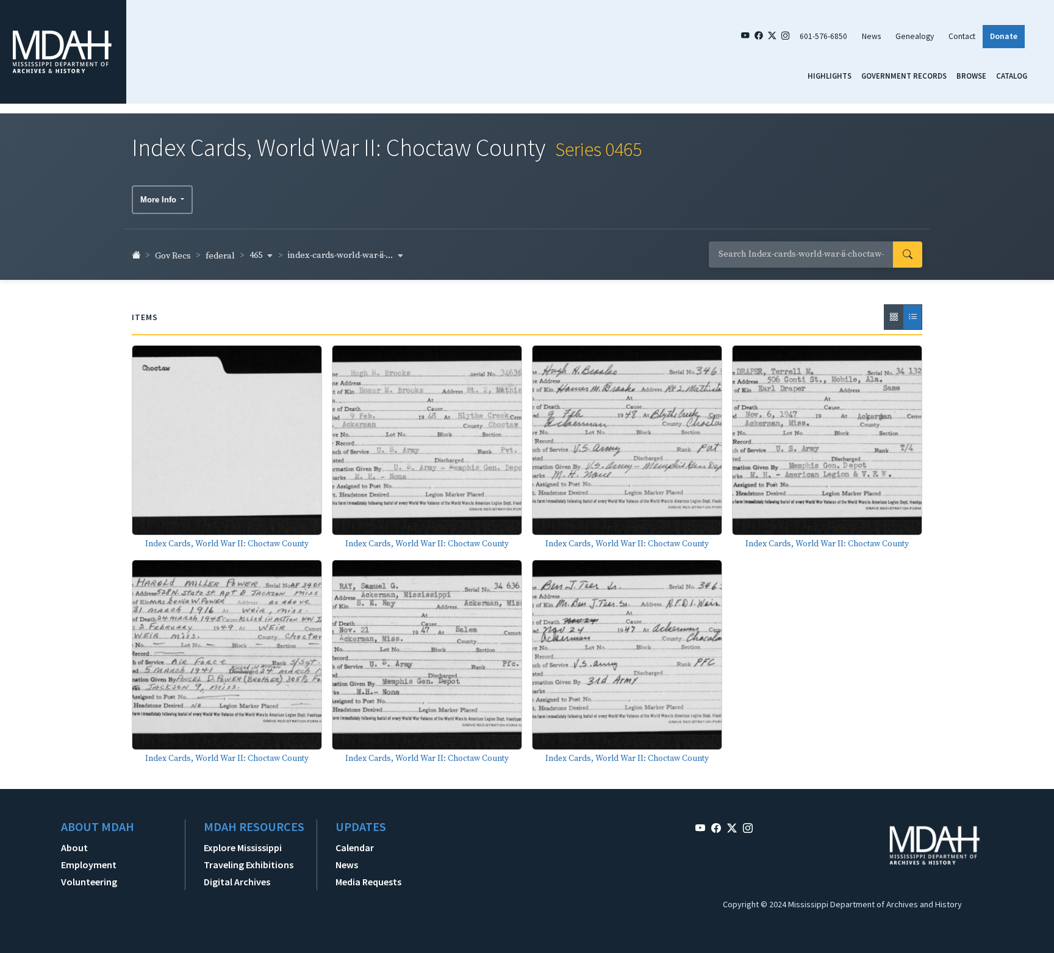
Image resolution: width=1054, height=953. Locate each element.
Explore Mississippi (243, 847)
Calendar (354, 847)
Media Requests (368, 882)
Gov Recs (173, 256)
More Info (159, 199)
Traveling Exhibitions (248, 864)
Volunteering (89, 882)
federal (220, 256)
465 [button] (256, 255)
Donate (1003, 36)
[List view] (912, 317)
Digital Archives (237, 882)
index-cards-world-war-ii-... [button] (341, 255)
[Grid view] (893, 317)
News (871, 36)
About (74, 847)
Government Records (904, 75)
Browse (971, 75)
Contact (961, 36)
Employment (89, 864)
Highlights (829, 75)
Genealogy (914, 36)
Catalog (1011, 75)
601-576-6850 (823, 36)
